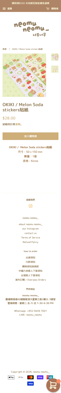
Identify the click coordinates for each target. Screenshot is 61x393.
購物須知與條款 (30, 266)
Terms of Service (30, 237)
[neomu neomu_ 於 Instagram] (30, 206)
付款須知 (30, 261)
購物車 (54, 8)
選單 (9, 8)
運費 (17, 124)
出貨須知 (30, 257)
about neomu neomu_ (30, 224)
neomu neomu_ (41, 371)
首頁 (5, 49)
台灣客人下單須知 (30, 275)
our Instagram (30, 228)
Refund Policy (30, 242)
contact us (31, 233)
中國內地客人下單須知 (30, 270)
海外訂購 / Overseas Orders (30, 279)
